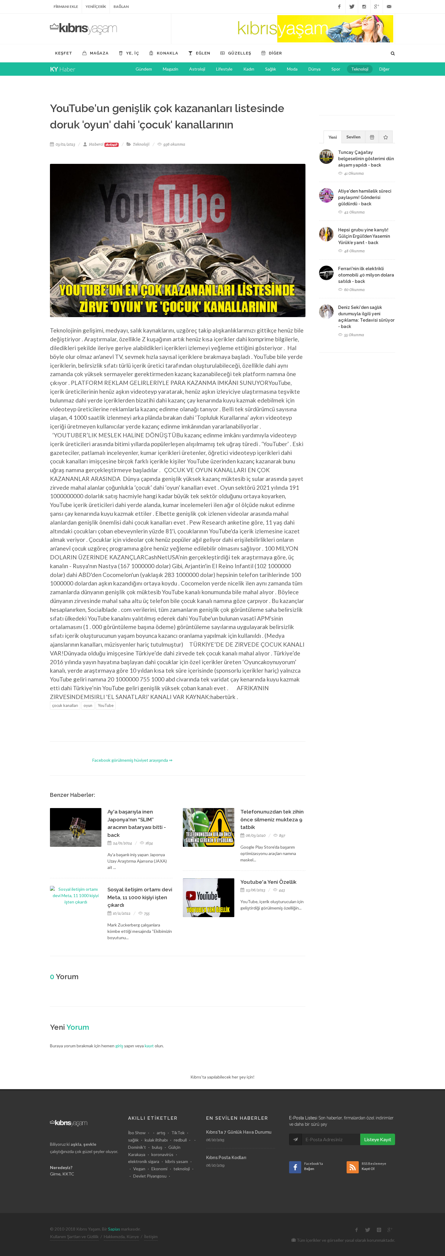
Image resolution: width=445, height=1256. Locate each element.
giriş (119, 1045)
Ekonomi (159, 1168)
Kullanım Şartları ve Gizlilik (74, 1236)
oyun (88, 705)
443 (281, 890)
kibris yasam (176, 1161)
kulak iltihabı (156, 1139)
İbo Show (137, 1132)
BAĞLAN (121, 6)
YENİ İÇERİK (96, 6)
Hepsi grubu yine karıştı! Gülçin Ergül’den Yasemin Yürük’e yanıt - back (364, 236)
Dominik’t (137, 1147)
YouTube (106, 705)
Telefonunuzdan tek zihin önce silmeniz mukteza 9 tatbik (272, 819)
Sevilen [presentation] (353, 136)
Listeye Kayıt (377, 1139)
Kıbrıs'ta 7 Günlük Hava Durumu (239, 1132)
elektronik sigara (143, 1161)
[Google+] (377, 6)
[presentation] (372, 137)
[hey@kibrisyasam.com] (389, 6)
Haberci (103, 144)
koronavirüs (162, 1154)
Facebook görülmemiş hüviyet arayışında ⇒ (132, 760)
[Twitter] (352, 6)
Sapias (114, 1228)
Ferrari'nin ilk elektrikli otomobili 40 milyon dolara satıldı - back (366, 275)
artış (161, 1132)
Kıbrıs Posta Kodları (226, 1157)
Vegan (139, 1168)
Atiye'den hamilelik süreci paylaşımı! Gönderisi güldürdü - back (364, 197)
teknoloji (181, 1168)
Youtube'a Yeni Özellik (268, 882)
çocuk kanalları (65, 705)
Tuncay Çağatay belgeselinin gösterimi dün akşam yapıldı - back (366, 158)
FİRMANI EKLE (66, 6)
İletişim (151, 1236)
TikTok (178, 1132)
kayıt (149, 1045)
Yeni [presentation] (332, 137)
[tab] (333, 137)
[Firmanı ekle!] (283, 28)
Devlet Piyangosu (149, 1175)
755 (146, 913)
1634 (149, 843)
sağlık (133, 1139)
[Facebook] (339, 6)
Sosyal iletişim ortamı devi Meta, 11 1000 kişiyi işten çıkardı (139, 897)
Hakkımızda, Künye (121, 1236)
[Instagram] (364, 6)
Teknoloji (141, 144)
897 (281, 835)
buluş (157, 1147)
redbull (180, 1139)
